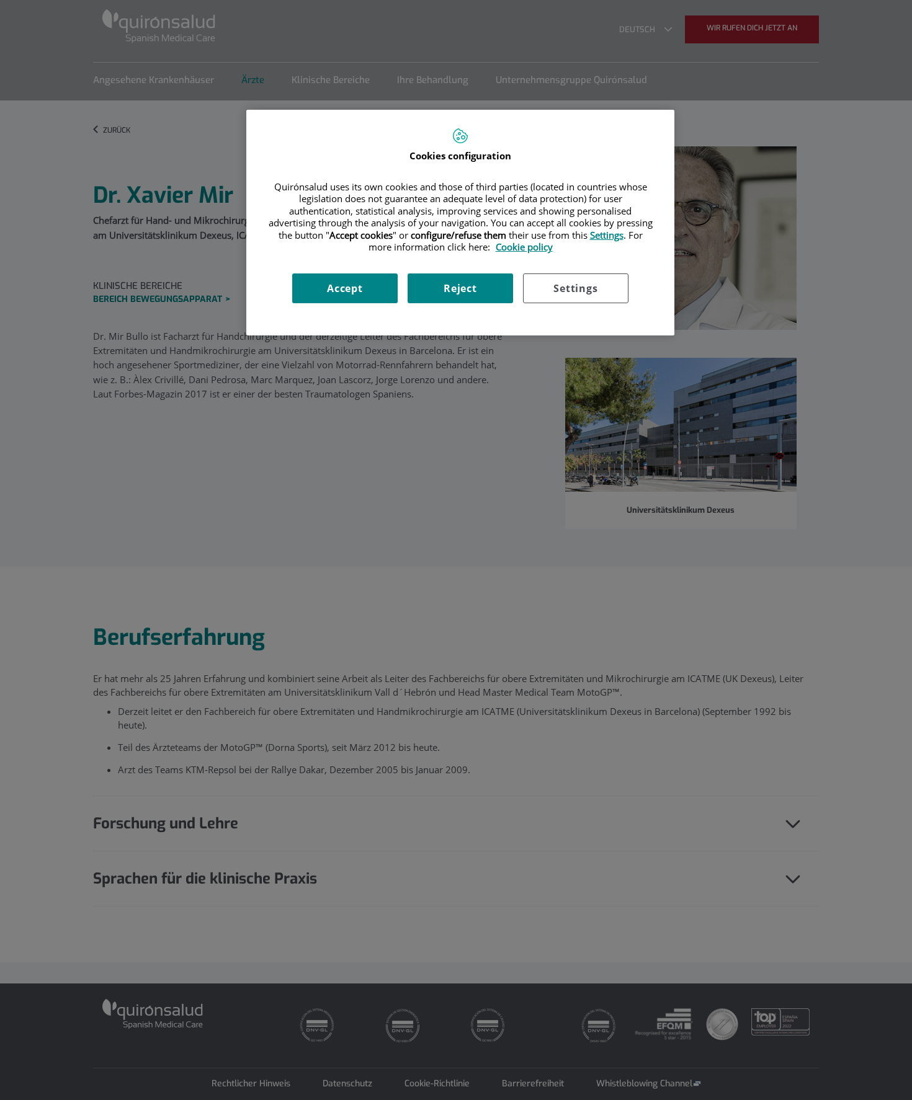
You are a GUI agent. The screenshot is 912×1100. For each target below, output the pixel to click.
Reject (460, 288)
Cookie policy (524, 247)
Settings (575, 288)
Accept (345, 288)
